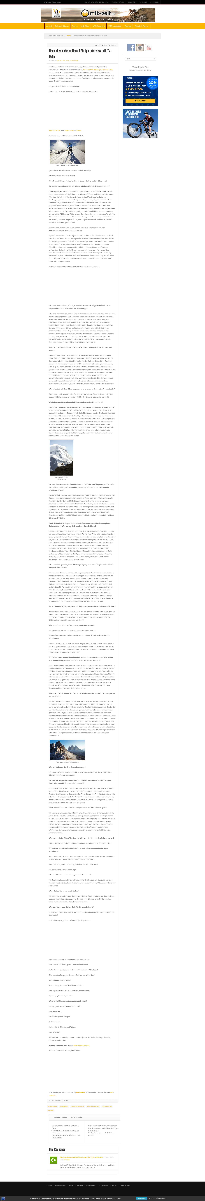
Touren (74, 26)
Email (105, 45)
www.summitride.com (81, 1045)
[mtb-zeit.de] (101, 15)
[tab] (60, 1117)
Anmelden (155, 2)
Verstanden (141, 1198)
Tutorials (128, 26)
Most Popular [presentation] (76, 1117)
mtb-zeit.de (80, 1092)
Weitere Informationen (158, 1198)
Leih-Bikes (85, 26)
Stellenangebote (72, 60)
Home (69, 35)
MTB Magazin (61, 60)
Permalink (67, 1159)
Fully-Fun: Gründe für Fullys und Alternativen (102, 1126)
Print (99, 45)
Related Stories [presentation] (60, 1117)
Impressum (143, 2)
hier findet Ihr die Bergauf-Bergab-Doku (98, 70)
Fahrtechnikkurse (62, 26)
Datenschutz (132, 2)
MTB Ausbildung (114, 26)
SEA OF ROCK (54, 131)
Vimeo (78, 131)
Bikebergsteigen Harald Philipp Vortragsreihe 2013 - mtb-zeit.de (81, 1157)
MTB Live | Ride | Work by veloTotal (96, 2)
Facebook (58, 1100)
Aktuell (49, 26)
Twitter (66, 1100)
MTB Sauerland (99, 26)
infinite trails (69, 131)
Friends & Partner (118, 2)
